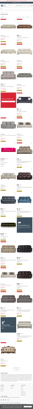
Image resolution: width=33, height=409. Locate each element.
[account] (24, 5)
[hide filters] (2, 17)
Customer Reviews (23, 395)
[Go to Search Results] (14, 5)
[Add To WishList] (15, 19)
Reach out (3, 328)
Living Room (2, 12)
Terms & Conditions (7, 402)
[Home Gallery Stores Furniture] (3, 5)
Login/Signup (2, 386)
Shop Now (8, 101)
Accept (28, 406)
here (21, 407)
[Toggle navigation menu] (16, 8)
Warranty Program (23, 392)
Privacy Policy (2, 402)
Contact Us (19, 2)
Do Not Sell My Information (17, 402)
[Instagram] (3, 399)
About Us (12, 386)
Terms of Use (11, 402)
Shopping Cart (2, 389)
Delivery (22, 389)
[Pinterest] (8, 399)
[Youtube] (5, 399)
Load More (16, 369)
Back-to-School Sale (3, 38)
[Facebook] (1, 399)
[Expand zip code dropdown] (23, 5)
